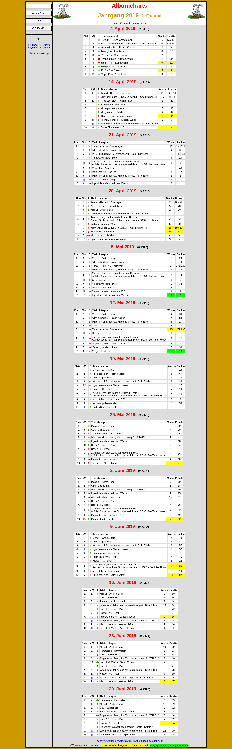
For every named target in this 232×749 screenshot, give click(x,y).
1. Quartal (33, 45)
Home (115, 23)
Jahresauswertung (39, 53)
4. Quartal (45, 47)
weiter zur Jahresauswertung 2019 (114, 741)
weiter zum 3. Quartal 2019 (148, 741)
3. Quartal (33, 47)
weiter (144, 23)
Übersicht (125, 23)
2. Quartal (45, 45)
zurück (135, 23)
